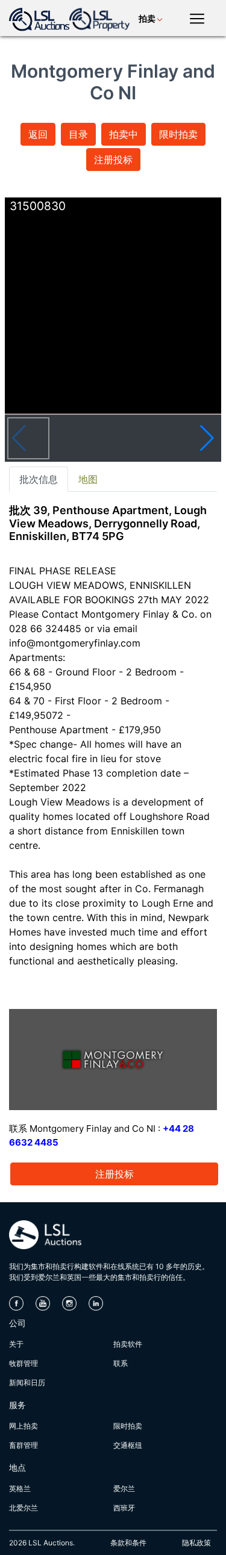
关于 (16, 1344)
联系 (120, 1363)
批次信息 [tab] (38, 479)
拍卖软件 (127, 1344)
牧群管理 (23, 1363)
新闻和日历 (27, 1382)
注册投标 (113, 160)
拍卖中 (123, 134)
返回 (38, 134)
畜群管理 (23, 1445)
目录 (78, 134)
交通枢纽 (127, 1445)
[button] (207, 438)
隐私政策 (196, 1542)
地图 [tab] (88, 479)
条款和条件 (128, 1542)
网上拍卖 (23, 1425)
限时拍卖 (178, 134)
